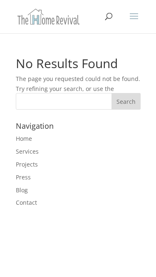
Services (27, 151)
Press (23, 177)
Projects (27, 164)
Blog (22, 190)
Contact (26, 202)
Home (24, 138)
